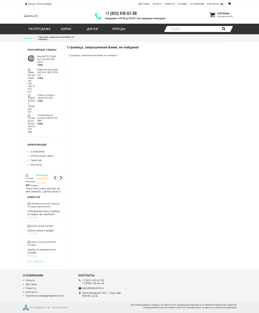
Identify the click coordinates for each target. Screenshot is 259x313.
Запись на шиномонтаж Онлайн (41, 251)
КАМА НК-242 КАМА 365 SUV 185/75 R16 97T (47, 72)
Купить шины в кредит (40, 230)
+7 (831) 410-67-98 (93, 280)
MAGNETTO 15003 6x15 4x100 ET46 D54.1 (46, 59)
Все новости (35, 261)
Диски (92, 29)
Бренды (119, 29)
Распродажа (40, 29)
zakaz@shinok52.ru (93, 288)
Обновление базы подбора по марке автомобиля (43, 213)
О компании (197, 3)
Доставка (144, 3)
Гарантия (36, 160)
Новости (169, 3)
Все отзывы (32, 185)
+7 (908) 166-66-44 (93, 283)
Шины (66, 29)
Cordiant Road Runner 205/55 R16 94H (47, 118)
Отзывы (182, 3)
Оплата (157, 3)
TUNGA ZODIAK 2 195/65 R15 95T (46, 97)
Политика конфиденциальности (45, 295)
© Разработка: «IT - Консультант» (48, 307)
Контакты (213, 3)
